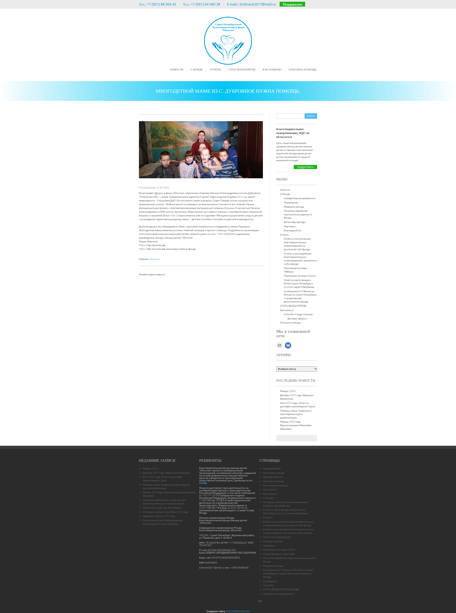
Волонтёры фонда (294, 222)
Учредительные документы (299, 198)
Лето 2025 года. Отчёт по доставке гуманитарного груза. (297, 404)
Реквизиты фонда (294, 206)
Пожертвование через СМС (279, 554)
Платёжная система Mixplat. (300, 275)
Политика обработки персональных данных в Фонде (298, 214)
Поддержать (292, 4)
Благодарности (292, 230)
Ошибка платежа (273, 541)
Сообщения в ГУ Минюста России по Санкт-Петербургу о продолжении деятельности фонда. (300, 296)
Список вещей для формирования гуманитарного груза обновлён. (163, 522)
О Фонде (197, 69)
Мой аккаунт (270, 493)
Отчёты (215, 69)
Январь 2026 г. (288, 391)
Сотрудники (270, 581)
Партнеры (290, 226)
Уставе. (203, 483)
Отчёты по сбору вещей (277, 537)
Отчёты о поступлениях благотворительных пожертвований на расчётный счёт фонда (297, 244)
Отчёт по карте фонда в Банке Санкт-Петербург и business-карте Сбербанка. (299, 283)
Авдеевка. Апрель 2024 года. (159, 516)
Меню (173, 74)
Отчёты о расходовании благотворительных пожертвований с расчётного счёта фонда (300, 259)
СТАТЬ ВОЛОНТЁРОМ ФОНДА (281, 589)
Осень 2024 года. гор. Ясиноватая (162, 507)
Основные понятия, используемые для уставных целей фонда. (285, 503)
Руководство (291, 202)
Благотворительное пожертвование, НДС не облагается (293, 133)
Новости (176, 69)
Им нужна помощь (273, 481)
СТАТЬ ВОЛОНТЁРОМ (241, 69)
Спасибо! (268, 585)
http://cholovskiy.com (238, 611)
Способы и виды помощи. (298, 314)
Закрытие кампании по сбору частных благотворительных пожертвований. (164, 501)
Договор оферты (297, 318)
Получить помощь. (303, 69)
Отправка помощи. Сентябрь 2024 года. (166, 512)
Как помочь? (272, 69)
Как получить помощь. (276, 485)
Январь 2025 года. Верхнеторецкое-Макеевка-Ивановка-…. (296, 425)
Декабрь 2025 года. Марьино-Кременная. (166, 472)
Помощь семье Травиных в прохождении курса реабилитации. (295, 414)
